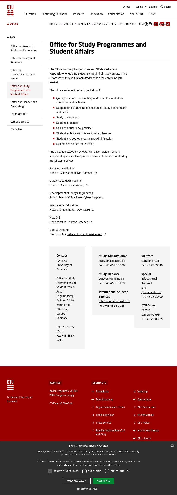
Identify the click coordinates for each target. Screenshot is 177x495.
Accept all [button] (103, 480)
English (153, 7)
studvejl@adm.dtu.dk (111, 278)
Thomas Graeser (77, 222)
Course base (144, 399)
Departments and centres (110, 407)
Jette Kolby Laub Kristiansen (84, 234)
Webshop (142, 391)
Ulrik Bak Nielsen (99, 151)
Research (78, 14)
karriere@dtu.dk (150, 314)
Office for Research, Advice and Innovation (23, 48)
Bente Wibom (76, 185)
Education (30, 14)
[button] (25, 24)
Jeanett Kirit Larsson (80, 172)
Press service (103, 422)
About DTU (136, 14)
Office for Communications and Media (23, 74)
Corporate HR (18, 113)
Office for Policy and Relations (22, 60)
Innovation (96, 14)
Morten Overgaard (79, 209)
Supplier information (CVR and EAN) (110, 432)
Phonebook (102, 391)
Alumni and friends (148, 430)
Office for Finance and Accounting (23, 104)
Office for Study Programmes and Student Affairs (20, 90)
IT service (16, 129)
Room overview (105, 414)
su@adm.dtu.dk (150, 260)
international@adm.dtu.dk (114, 301)
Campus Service (19, 121)
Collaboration (116, 14)
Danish (139, 7)
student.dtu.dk (145, 414)
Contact (127, 7)
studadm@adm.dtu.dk (112, 260)
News (151, 14)
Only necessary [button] (77, 480)
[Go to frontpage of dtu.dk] (10, 10)
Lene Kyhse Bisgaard (89, 197)
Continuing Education (54, 14)
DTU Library (144, 438)
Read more (114, 464)
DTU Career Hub (146, 407)
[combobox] (172, 445)
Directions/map (104, 399)
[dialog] (88, 468)
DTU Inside (143, 422)
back (12, 37)
